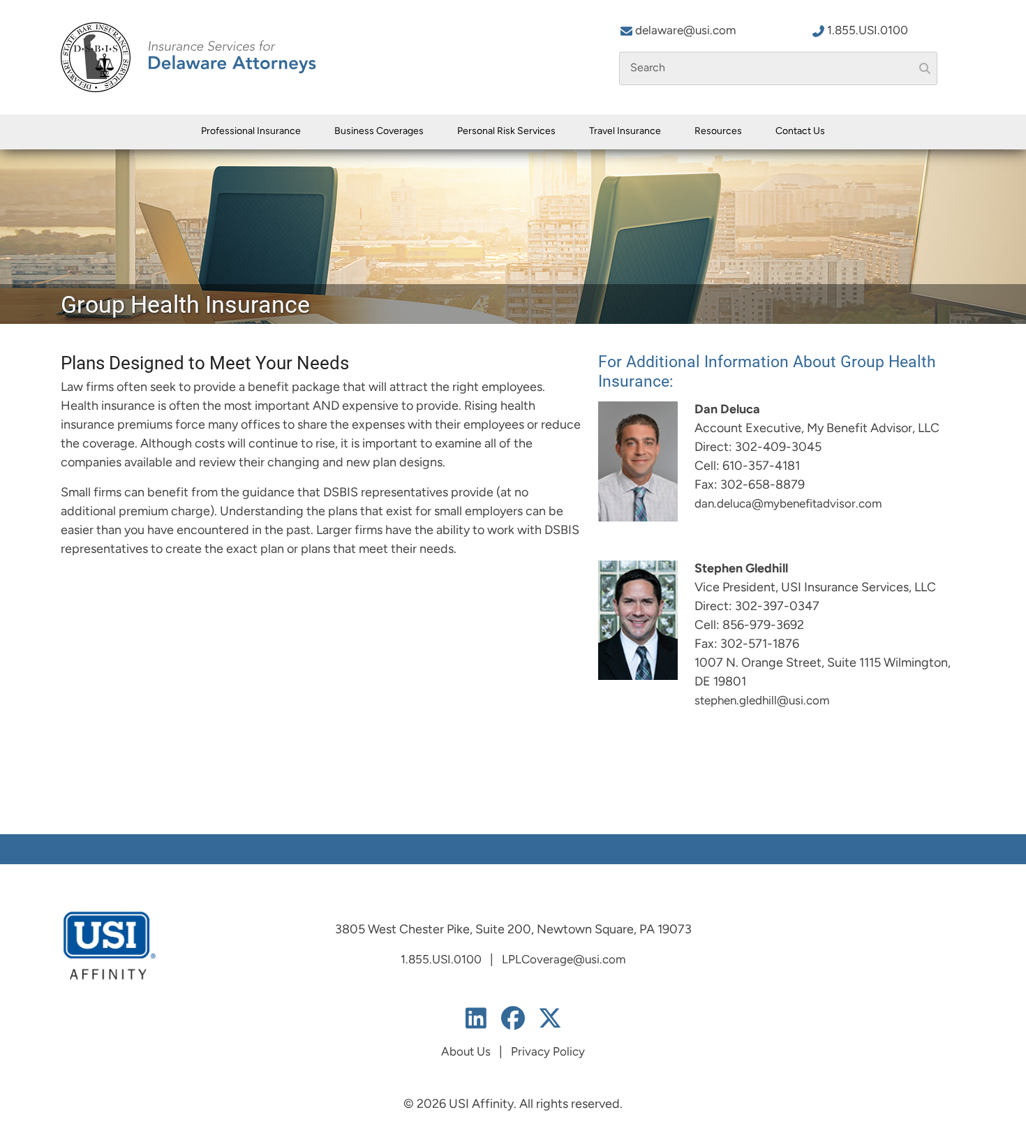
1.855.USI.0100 (867, 31)
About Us (466, 1052)
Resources (718, 131)
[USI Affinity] (109, 945)
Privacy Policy (548, 1052)
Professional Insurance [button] (251, 131)
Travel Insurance (625, 131)
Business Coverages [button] (379, 131)
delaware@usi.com (685, 31)
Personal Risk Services (506, 131)
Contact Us (800, 131)
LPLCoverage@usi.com (563, 960)
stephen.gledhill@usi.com (761, 701)
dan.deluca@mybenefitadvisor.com (788, 504)
